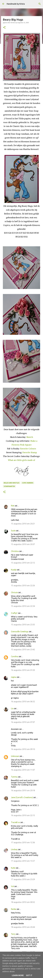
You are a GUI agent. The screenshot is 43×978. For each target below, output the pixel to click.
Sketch (29, 437)
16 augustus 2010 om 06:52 (23, 701)
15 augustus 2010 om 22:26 (23, 585)
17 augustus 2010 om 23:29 (23, 879)
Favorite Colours (28, 448)
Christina (15, 551)
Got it (29, 975)
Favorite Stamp (29, 452)
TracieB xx (15, 822)
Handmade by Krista (16, 4)
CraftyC (14, 613)
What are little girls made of (21, 460)
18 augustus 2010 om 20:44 (23, 927)
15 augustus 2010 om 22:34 (23, 606)
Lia (12, 708)
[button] (4, 27)
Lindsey (14, 849)
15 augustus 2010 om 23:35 (23, 624)
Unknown (15, 756)
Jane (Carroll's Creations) (22, 797)
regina (13, 677)
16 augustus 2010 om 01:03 (23, 670)
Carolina (14, 656)
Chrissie (14, 592)
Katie (13, 868)
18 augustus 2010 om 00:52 (23, 902)
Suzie (13, 531)
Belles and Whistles (11, 483)
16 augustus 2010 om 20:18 (23, 790)
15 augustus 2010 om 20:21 (23, 524)
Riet (12, 506)
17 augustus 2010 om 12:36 (23, 842)
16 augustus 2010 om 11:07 (23, 770)
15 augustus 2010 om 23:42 (23, 649)
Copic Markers (27, 483)
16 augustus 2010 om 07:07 (23, 722)
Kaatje (13, 570)
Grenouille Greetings (19, 631)
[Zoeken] (39, 4)
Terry (13, 934)
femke (13, 909)
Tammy (14, 777)
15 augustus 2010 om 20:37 (23, 544)
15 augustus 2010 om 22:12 (23, 563)
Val (12, 886)
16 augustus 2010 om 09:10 (23, 749)
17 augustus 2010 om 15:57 (23, 861)
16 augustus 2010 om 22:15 (23, 815)
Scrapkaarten (9, 486)
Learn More (18, 975)
